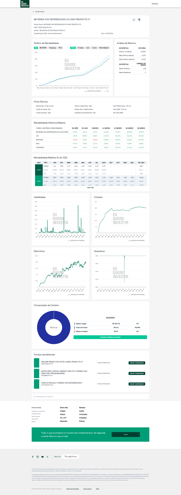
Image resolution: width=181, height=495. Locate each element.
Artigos (62, 411)
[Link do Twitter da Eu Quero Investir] (47, 457)
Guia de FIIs (35, 419)
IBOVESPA (43, 48)
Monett (34, 421)
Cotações (83, 418)
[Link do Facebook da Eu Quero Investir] (33, 457)
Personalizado (104, 48)
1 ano (87, 48)
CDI (36, 48)
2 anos (94, 48)
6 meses (80, 48)
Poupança (52, 48)
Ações (81, 411)
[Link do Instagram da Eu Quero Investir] (38, 457)
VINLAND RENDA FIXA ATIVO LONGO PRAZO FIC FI (62, 362)
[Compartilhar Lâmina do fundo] (139, 19)
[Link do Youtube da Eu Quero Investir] (42, 457)
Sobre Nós (64, 408)
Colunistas (83, 414)
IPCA (60, 48)
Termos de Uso (87, 489)
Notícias (82, 408)
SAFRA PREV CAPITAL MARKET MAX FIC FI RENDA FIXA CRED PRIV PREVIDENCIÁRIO (64, 372)
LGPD (97, 489)
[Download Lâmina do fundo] (134, 19)
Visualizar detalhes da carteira (110, 337)
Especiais (63, 421)
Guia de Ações (36, 416)
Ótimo (73, 48)
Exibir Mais (90, 187)
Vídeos (62, 414)
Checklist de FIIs (36, 413)
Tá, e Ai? (63, 418)
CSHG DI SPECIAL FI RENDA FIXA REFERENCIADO (61, 383)
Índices (82, 421)
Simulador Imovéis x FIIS (38, 411)
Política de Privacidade (72, 489)
